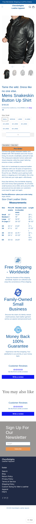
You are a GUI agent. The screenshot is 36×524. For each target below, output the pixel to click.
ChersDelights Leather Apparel (20, 508)
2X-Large (6, 124)
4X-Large (24, 124)
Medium (12, 119)
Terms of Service (9, 482)
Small (5, 119)
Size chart (14, 145)
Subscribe (18, 449)
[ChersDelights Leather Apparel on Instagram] (7, 498)
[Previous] (13, 66)
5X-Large (6, 128)
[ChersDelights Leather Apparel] (13, 461)
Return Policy (7, 476)
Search (5, 471)
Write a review (18, 377)
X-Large (27, 119)
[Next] (23, 66)
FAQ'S (4, 492)
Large (20, 119)
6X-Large (15, 128)
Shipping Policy (8, 484)
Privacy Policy (7, 479)
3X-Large (15, 124)
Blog (4, 474)
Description (6, 145)
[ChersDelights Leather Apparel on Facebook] (3, 498)
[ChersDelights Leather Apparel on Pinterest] (5, 498)
